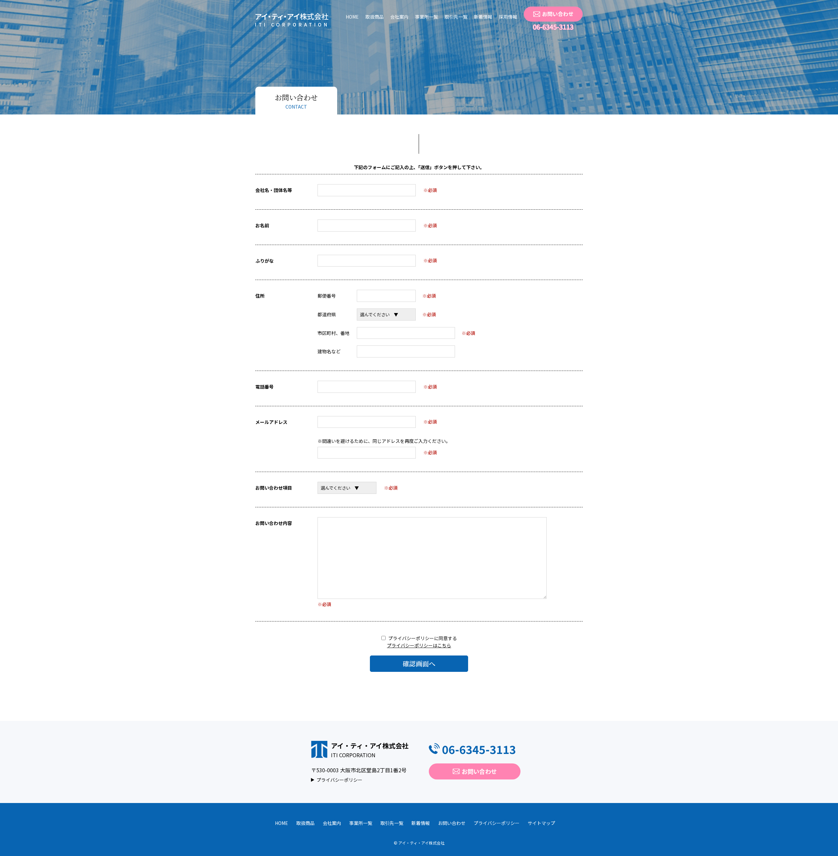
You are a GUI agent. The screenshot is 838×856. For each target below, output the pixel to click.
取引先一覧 (456, 16)
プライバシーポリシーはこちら (419, 645)
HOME (352, 16)
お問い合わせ (558, 14)
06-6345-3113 (553, 26)
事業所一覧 (426, 16)
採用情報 (508, 16)
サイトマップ (541, 823)
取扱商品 (374, 16)
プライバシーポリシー (339, 780)
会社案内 (399, 16)
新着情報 (483, 16)
